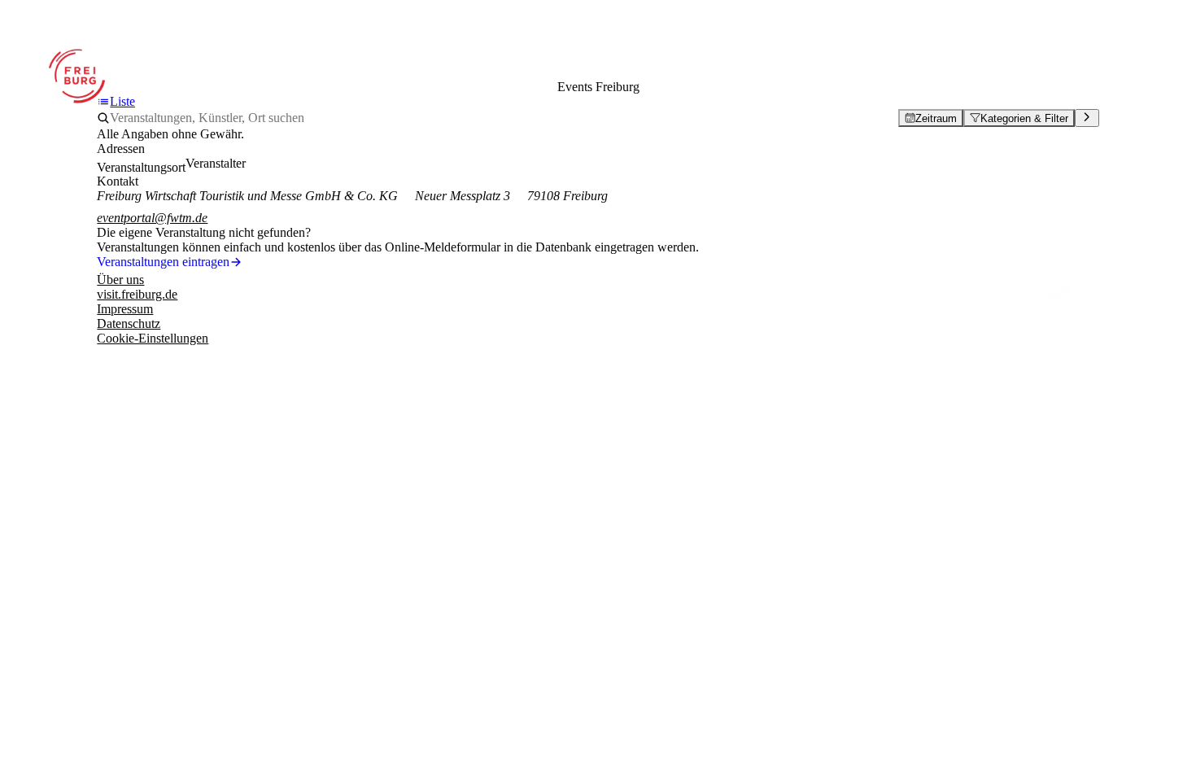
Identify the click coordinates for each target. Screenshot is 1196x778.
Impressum (125, 309)
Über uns (120, 279)
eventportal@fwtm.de (152, 218)
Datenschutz (128, 323)
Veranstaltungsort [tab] (141, 167)
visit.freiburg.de (137, 294)
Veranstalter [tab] (216, 163)
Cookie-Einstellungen (152, 338)
